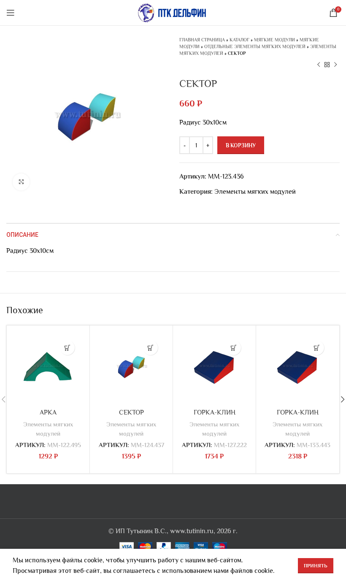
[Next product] (335, 65)
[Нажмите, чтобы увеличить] (21, 182)
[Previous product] (318, 65)
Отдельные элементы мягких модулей (254, 46)
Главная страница (202, 39)
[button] (67, 347)
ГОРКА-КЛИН (214, 412)
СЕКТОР (131, 412)
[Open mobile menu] (10, 12)
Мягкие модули (274, 39)
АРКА (48, 412)
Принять (315, 566)
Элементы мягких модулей (255, 191)
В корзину (241, 145)
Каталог (239, 39)
